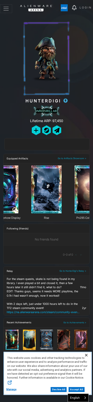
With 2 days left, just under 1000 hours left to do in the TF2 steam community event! (43, 308)
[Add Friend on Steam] (46, 130)
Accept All (76, 389)
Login (86, 7)
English (75, 397)
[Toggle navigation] (6, 8)
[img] (66, 8)
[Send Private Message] (57, 130)
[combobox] (78, 398)
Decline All (58, 389)
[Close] (86, 355)
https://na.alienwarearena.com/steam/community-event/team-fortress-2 (43, 312)
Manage (11, 389)
